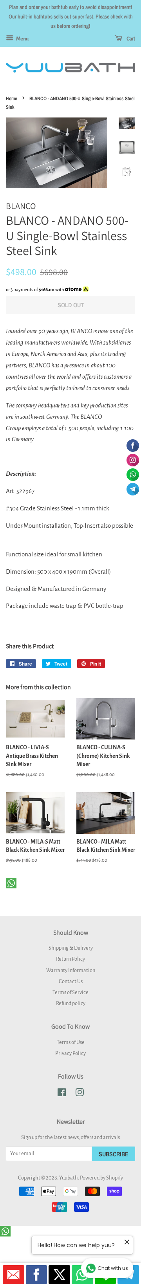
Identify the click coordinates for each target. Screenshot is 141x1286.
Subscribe (113, 1154)
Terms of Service (70, 992)
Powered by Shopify (101, 1178)
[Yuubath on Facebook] (61, 1094)
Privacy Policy (70, 1053)
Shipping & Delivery (71, 948)
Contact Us (71, 981)
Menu (22, 39)
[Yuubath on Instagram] (79, 1094)
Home (11, 98)
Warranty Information (70, 970)
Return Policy (70, 959)
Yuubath (68, 1178)
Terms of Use (71, 1042)
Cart (130, 38)
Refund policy (70, 1003)
